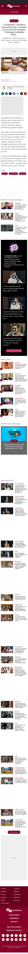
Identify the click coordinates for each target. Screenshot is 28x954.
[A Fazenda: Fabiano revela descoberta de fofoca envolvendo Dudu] (7, 659)
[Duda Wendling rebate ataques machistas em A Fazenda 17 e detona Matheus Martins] (7, 510)
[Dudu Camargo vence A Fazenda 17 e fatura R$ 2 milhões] (7, 554)
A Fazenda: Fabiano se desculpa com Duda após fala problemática (21, 650)
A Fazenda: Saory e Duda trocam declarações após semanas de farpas (20, 608)
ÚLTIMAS (3, 888)
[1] (7, 365)
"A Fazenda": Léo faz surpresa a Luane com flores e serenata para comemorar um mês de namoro (21, 230)
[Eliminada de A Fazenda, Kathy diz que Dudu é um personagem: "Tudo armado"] (7, 714)
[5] (7, 412)
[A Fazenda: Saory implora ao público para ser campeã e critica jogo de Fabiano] (7, 564)
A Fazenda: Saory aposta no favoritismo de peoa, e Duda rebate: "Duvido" (20, 727)
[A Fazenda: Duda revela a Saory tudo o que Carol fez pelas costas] (7, 617)
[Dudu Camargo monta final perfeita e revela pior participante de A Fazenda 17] (7, 499)
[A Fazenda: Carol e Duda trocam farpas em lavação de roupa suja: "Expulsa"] (7, 759)
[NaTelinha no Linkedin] (11, 939)
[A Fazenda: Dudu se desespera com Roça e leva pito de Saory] (7, 780)
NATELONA (17, 900)
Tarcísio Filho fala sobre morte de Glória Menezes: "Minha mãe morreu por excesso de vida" (21, 378)
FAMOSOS (16, 891)
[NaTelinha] (13, 6)
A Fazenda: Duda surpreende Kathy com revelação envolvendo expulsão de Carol (20, 824)
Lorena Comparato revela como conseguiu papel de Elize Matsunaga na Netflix (13, 288)
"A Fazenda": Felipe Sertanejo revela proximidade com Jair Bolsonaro (20, 207)
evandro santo (13, 173)
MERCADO (16, 897)
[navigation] (2, 6)
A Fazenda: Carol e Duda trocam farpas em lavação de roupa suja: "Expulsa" (21, 760)
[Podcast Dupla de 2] (16, 939)
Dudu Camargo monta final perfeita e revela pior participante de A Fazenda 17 (21, 501)
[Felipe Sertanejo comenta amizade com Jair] (7, 205)
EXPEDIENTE (14, 918)
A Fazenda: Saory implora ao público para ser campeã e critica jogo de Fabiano (20, 566)
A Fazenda (14, 12)
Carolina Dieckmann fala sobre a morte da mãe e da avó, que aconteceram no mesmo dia (20, 390)
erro (25, 93)
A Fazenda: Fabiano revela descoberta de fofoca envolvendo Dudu (21, 661)
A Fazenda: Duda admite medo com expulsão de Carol (20, 598)
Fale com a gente (14, 927)
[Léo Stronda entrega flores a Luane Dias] (7, 228)
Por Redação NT (5, 80)
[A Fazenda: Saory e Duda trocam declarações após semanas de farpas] (7, 607)
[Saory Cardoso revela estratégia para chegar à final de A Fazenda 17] (7, 544)
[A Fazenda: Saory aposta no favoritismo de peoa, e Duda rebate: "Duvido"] (7, 726)
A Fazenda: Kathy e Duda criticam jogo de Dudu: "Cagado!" (21, 813)
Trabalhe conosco (14, 930)
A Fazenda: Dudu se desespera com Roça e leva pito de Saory (21, 781)
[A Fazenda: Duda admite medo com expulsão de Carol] (7, 597)
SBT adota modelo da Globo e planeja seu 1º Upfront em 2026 (20, 402)
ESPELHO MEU (5, 903)
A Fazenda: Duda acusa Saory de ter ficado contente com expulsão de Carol (21, 771)
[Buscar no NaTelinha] (26, 6)
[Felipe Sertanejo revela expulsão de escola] (7, 216)
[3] (7, 388)
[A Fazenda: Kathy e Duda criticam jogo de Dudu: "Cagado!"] (7, 812)
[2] (7, 376)
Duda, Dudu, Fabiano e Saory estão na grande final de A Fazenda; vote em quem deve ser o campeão (21, 672)
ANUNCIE (14, 922)
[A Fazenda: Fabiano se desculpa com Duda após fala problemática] (7, 649)
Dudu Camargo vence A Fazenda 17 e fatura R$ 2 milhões (20, 555)
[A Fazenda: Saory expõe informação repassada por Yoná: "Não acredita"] (7, 704)
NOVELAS (3, 891)
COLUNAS (3, 897)
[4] (7, 401)
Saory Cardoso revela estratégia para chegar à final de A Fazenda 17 (20, 545)
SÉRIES (3, 900)
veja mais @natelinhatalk (14, 351)
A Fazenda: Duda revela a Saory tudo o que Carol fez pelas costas (21, 619)
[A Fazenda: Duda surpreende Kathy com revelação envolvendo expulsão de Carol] (7, 822)
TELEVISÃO (17, 888)
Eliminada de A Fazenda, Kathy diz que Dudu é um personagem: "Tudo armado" (21, 716)
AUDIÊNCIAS (17, 894)
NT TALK (3, 894)
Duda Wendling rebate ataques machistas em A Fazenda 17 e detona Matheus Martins (21, 512)
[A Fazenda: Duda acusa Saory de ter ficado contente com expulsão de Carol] (7, 770)
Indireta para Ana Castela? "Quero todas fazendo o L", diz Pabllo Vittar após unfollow (20, 413)
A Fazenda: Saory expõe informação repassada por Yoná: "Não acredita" (21, 705)
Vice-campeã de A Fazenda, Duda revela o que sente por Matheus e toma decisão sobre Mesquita (21, 489)
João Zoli (5, 173)
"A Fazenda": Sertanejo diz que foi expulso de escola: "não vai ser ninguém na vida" (21, 218)
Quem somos (14, 915)
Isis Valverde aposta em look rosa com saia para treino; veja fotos (21, 366)
